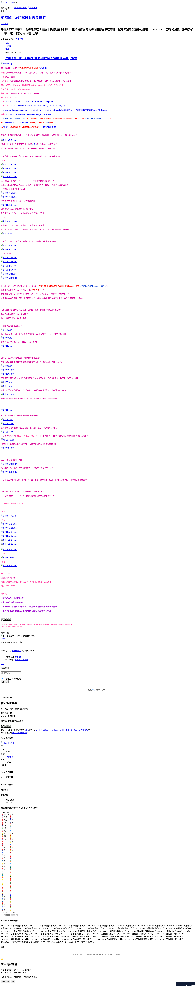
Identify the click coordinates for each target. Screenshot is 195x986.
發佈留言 (5, 682)
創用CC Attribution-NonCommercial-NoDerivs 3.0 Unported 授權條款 (62, 730)
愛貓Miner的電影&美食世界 (23, 17)
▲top (3, 664)
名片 (7, 49)
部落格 (8, 46)
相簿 (7, 43)
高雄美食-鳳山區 (21, 660)
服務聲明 (119, 954)
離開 (13, 981)
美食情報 (19, 39)
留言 (19, 651)
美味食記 (18, 657)
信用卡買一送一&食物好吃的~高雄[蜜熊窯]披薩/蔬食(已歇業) (41, 58)
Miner (3, 638)
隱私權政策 (110, 954)
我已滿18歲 (5, 981)
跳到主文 (4, 24)
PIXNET (80, 954)
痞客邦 (14, 651)
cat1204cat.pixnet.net (19, 733)
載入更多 (5, 668)
